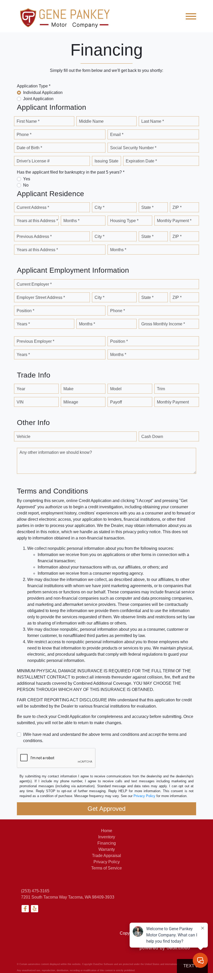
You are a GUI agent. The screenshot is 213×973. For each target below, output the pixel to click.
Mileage (70, 402)
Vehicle (23, 436)
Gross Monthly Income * (163, 324)
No (26, 185)
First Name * (28, 121)
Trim (161, 389)
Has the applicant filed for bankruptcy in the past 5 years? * (70, 172)
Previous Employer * (35, 341)
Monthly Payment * (174, 220)
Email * (116, 134)
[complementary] (197, 957)
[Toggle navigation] (191, 16)
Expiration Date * (141, 161)
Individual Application (43, 92)
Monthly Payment (173, 402)
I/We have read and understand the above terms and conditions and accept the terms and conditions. (105, 737)
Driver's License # (33, 161)
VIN (20, 402)
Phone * (24, 134)
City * (99, 207)
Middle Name (91, 121)
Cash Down (152, 436)
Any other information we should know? (55, 452)
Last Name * (152, 121)
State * (147, 207)
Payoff (116, 402)
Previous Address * (34, 236)
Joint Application (38, 99)
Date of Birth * (29, 148)
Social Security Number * (133, 148)
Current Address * (33, 207)
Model (116, 389)
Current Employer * (34, 284)
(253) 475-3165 (35, 891)
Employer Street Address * (41, 297)
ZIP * (177, 207)
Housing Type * (124, 220)
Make (68, 389)
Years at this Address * (37, 220)
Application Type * (33, 86)
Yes (26, 179)
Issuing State (106, 161)
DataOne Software (103, 964)
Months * (71, 220)
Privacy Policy (144, 796)
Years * (23, 324)
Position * (25, 311)
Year (21, 389)
